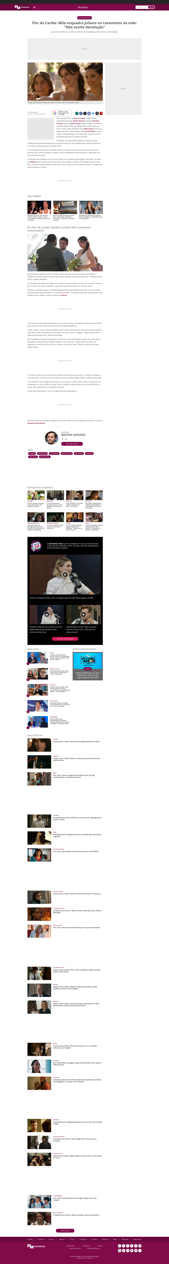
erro (101, 113)
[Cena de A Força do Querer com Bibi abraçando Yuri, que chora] (55, 517)
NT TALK (72, 1239)
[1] (37, 657)
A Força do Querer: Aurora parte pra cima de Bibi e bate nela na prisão (54, 505)
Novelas (83, 7)
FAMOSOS (62, 1239)
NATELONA (125, 1239)
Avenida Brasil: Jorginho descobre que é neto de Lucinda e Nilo (77, 1123)
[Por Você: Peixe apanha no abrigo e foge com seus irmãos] (39, 1201)
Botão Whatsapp (123, 1247)
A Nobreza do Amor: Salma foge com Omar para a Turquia (74, 1140)
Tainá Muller (79, 453)
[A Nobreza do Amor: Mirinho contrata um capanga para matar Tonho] (39, 821)
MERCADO (105, 1239)
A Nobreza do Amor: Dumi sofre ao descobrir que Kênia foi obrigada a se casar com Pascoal (77, 1081)
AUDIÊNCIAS (83, 1239)
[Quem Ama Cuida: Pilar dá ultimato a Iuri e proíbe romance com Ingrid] (39, 1049)
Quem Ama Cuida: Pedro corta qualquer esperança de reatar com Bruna (76, 971)
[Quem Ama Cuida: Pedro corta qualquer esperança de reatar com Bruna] (39, 973)
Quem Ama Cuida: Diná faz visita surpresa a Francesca (77, 893)
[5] (37, 722)
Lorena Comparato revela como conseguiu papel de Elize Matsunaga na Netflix (61, 598)
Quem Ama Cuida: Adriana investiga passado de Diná (76, 741)
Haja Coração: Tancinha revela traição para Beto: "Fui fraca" (74, 504)
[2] (37, 673)
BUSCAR (151, 7)
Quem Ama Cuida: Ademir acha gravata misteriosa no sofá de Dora (76, 759)
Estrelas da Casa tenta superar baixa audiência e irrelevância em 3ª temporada (91, 216)
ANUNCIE (100, 1246)
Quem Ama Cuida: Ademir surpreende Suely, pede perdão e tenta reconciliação (75, 988)
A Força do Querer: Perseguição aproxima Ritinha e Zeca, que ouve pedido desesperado (36, 527)
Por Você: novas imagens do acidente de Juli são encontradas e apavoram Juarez (74, 776)
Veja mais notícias (72, 444)
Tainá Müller (90, 131)
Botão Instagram (135, 1247)
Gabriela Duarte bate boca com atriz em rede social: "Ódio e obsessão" (59, 672)
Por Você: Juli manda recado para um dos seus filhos (76, 851)
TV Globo (32, 453)
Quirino (64, 295)
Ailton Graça (75, 123)
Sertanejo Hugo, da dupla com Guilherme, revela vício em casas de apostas (60, 704)
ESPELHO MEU (137, 1239)
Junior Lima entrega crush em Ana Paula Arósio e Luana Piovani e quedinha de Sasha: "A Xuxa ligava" (60, 689)
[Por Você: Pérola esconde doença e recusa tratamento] (39, 931)
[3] (37, 689)
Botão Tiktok (119, 1247)
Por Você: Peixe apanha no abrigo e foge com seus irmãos (75, 1199)
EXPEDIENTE (86, 1246)
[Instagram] (66, 439)
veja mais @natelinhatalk (65, 639)
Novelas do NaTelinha (36, 423)
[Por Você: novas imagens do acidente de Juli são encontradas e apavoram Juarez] (39, 779)
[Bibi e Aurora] (55, 495)
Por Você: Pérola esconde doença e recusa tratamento (76, 927)
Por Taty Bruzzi (32, 112)
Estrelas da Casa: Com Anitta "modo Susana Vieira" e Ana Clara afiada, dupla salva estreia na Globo (38, 217)
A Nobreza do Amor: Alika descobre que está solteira (76, 1215)
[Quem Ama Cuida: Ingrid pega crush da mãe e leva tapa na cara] (39, 1159)
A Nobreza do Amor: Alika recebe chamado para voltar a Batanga (77, 911)
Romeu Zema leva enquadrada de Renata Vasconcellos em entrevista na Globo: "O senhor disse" (59, 721)
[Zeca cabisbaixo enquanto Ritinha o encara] (36, 517)
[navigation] (34, 7)
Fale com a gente (75, 1248)
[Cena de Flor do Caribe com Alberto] (74, 517)
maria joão (89, 453)
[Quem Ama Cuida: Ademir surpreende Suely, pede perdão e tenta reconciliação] (39, 990)
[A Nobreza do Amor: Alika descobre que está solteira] (39, 1218)
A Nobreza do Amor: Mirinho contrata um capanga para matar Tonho (77, 818)
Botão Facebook (127, 1247)
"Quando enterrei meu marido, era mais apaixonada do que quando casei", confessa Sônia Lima (46, 629)
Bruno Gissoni (78, 121)
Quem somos (70, 1246)
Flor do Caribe (79, 118)
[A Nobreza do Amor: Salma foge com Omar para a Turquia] (39, 1142)
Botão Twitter (131, 1247)
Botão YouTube (140, 1247)
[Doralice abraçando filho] (36, 495)
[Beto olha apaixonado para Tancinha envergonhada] (74, 495)
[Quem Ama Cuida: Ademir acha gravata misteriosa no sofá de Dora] (39, 762)
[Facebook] (63, 439)
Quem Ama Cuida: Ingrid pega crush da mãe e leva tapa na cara (77, 1157)
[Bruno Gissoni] (51, 438)
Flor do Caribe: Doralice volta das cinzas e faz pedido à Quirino (35, 504)
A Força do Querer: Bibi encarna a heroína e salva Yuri (55, 526)
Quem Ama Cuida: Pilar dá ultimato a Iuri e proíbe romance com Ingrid (75, 1047)
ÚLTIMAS (30, 1239)
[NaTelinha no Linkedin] (127, 1250)
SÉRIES (115, 1239)
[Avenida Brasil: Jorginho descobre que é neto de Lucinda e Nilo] (39, 1125)
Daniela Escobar (66, 453)
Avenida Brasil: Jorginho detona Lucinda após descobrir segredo (77, 835)
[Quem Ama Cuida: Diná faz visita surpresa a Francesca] (39, 897)
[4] (37, 705)
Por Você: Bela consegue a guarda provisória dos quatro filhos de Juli (77, 1064)
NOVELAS (51, 1239)
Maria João (88, 129)
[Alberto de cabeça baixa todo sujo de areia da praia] (94, 495)
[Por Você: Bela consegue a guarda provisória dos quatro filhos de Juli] (39, 1066)
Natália (33, 162)
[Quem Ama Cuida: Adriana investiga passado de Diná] (39, 745)
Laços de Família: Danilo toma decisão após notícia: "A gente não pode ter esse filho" (94, 527)
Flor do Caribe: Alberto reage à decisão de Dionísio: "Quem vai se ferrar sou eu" (74, 527)
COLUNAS (94, 1239)
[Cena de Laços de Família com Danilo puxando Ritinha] (94, 517)
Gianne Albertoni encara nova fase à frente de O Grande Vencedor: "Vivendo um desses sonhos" (64, 217)
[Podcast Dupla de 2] (131, 1250)
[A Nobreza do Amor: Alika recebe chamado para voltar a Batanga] (39, 914)
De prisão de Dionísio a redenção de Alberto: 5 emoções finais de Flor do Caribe (94, 505)
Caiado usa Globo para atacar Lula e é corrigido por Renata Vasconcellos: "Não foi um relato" (60, 657)
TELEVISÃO (40, 1239)
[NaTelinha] (22, 7)
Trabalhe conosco (93, 1248)
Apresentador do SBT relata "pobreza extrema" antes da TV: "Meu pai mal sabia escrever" (81, 629)
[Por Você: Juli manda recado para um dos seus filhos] (39, 855)
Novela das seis (44, 457)
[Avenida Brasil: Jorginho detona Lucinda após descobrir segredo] (39, 838)
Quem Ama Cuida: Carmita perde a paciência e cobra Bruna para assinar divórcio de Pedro (76, 1004)
